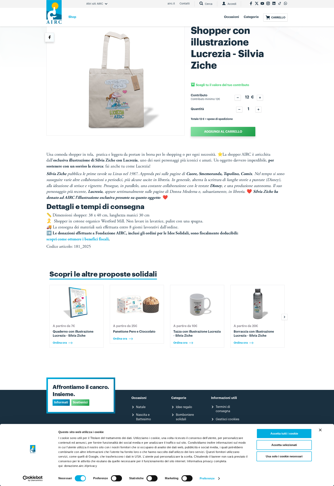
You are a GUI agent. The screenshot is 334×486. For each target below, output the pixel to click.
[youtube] (262, 4)
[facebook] (251, 4)
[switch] (116, 478)
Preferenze (207, 478)
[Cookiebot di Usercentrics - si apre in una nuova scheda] (33, 478)
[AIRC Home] (54, 13)
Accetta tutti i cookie (284, 433)
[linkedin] (274, 4)
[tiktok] (280, 4)
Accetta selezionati (284, 445)
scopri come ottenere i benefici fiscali (77, 239)
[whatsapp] (285, 4)
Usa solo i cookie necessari (284, 456)
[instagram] (268, 4)
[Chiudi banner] (320, 430)
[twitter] (257, 4)
